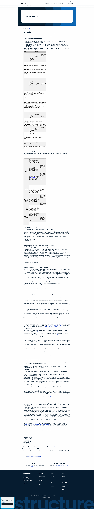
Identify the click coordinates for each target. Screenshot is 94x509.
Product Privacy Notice (28, 5)
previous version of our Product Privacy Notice (34, 456)
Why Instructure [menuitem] (47, 3)
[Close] (13, 498)
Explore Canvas (68, 1)
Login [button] (64, 1)
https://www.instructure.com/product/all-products (43, 36)
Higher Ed (63, 476)
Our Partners (40, 477)
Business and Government (65, 477)
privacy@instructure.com (56, 334)
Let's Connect (70, 3)
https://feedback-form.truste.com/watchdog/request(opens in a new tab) (37, 424)
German (47, 14)
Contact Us (63, 489)
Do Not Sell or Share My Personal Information (49, 495)
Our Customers (41, 480)
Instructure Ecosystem (42, 476)
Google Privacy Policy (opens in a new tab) (49, 326)
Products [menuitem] (55, 3)
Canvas (51, 482)
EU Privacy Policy (34, 5)
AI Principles (63, 486)
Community (52, 477)
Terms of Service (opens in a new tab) (55, 325)
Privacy (32, 495)
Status (63, 495)
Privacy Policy (3, 502)
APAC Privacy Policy (47, 5)
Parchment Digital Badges (54, 5)
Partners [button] (58, 1)
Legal (60, 495)
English (47, 13)
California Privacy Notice (36, 495)
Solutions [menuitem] (52, 3)
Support (61, 1)
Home (27, 473)
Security (40, 481)
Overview (22, 5)
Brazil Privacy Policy (40, 5)
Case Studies (52, 476)
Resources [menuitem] (59, 3)
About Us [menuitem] (63, 3)
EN (71, 1)
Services (52, 487)
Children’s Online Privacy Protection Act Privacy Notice (46, 331)
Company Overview (64, 482)
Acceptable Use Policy (35, 284)
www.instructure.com (63, 291)
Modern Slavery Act (57, 495)
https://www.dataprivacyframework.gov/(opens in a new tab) (53, 396)
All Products (52, 486)
